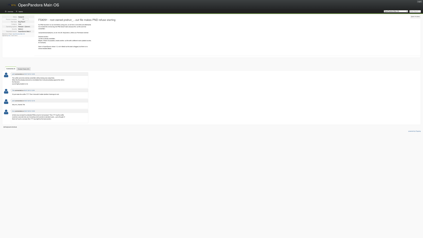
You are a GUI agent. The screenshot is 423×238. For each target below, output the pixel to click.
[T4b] (6, 93)
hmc (9, 35)
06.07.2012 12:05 (29, 74)
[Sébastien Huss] (6, 76)
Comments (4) (10, 69)
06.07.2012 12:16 (29, 101)
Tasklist (20, 11)
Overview (10, 11)
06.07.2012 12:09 (29, 90)
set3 (13, 74)
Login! (419, 1)
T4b (13, 90)
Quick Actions (415, 16)
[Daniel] (6, 113)
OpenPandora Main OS (19, 34)
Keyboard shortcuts (11, 127)
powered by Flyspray (414, 131)
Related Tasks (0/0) (23, 69)
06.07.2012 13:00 (29, 111)
